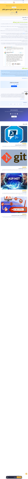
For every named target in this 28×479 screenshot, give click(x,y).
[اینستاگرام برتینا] (15, 114)
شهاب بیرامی (25, 147)
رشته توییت (24, 33)
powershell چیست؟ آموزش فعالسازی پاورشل (20, 145)
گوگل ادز (14, 104)
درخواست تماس (19, 477)
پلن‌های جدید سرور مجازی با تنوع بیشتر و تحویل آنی (17, 0)
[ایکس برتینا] (13, 114)
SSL (17, 104)
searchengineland (24, 78)
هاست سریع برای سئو (14, 86)
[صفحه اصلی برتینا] (14, 2)
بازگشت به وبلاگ (24, 17)
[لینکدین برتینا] (11, 114)
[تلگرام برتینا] (17, 114)
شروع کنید (14, 116)
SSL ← (14, 84)
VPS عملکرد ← (16, 84)
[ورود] (4, 2)
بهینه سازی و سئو (17, 5)
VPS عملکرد (20, 104)
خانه (21, 5)
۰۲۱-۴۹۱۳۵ (15, 477)
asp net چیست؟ (24, 192)
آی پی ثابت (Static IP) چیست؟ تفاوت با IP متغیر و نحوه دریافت (18, 215)
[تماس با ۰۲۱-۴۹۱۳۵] (7, 477)
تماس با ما (14, 118)
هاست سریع (24, 104)
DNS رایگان (11, 104)
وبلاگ (19, 5)
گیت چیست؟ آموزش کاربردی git (22, 168)
